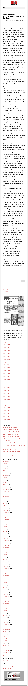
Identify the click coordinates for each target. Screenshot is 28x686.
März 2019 (5, 643)
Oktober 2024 (6, 491)
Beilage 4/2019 (6, 419)
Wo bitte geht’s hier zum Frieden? (10, 442)
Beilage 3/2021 (6, 399)
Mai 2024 (5, 501)
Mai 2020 (5, 613)
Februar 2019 (6, 645)
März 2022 (5, 561)
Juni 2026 (5, 463)
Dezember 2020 (6, 596)
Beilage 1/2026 (6, 347)
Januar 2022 (5, 566)
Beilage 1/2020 (6, 416)
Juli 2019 (5, 634)
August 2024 (6, 496)
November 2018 (6, 652)
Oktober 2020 (6, 601)
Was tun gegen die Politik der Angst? (11, 451)
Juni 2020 (5, 610)
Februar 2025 (6, 482)
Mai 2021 (5, 585)
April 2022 (5, 559)
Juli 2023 (5, 524)
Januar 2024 (5, 510)
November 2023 (6, 515)
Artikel (4, 287)
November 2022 (6, 543)
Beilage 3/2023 (6, 376)
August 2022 (6, 550)
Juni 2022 (5, 554)
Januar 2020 (5, 622)
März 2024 (5, 505)
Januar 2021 (5, 594)
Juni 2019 (5, 636)
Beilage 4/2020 (6, 407)
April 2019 (5, 640)
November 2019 (6, 627)
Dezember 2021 (6, 568)
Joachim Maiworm (9, 20)
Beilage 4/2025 (6, 350)
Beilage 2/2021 (6, 402)
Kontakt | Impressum (7, 668)
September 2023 (6, 519)
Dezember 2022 (6, 540)
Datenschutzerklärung (8, 666)
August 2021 (6, 578)
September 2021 (6, 575)
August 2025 (6, 475)
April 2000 (5, 655)
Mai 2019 (5, 638)
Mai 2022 (5, 557)
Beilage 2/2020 (6, 413)
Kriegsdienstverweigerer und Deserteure (12, 449)
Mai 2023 (5, 529)
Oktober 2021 (6, 573)
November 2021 (6, 571)
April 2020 (5, 615)
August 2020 (6, 606)
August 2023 (6, 522)
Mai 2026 (5, 466)
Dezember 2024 (6, 487)
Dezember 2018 (6, 650)
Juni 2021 (5, 582)
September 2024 (6, 494)
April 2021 (5, 587)
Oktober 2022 (6, 545)
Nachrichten (5, 291)
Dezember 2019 (6, 624)
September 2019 (6, 629)
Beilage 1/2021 (6, 405)
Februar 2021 (6, 592)
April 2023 (5, 531)
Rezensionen (6, 289)
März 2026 (5, 468)
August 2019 (6, 631)
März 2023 (5, 533)
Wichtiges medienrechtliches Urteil (11, 436)
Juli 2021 (5, 580)
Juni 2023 (5, 526)
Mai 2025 (5, 480)
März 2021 (5, 589)
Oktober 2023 (6, 517)
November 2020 (6, 599)
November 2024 (6, 489)
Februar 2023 (6, 536)
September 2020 (6, 603)
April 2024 (5, 503)
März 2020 (5, 617)
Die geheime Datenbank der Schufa (11, 431)
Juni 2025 (5, 477)
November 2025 (6, 473)
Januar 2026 (5, 470)
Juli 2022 (5, 552)
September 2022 (6, 547)
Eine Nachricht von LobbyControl (10, 434)
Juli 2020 (5, 608)
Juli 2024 (5, 498)
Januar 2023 (5, 538)
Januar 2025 (5, 484)
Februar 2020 (6, 620)
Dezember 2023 (6, 512)
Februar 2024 (6, 508)
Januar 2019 (5, 648)
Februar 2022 (6, 564)
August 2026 (6, 461)
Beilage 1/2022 (6, 393)
